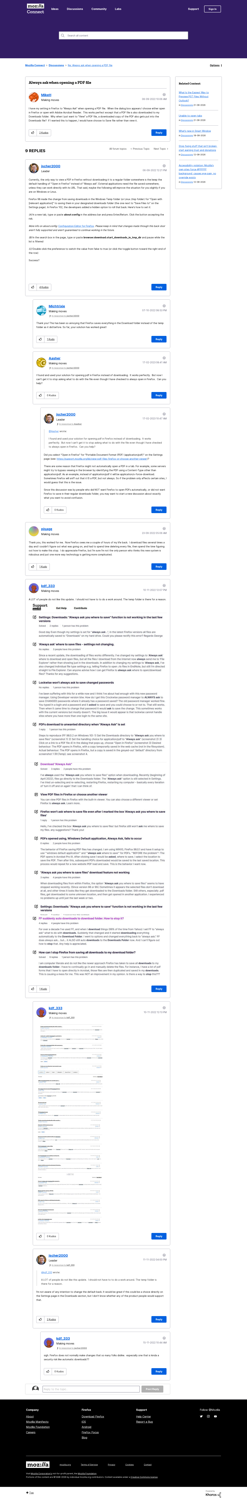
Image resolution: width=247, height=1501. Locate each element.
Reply (159, 132)
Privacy (111, 1464)
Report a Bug (144, 1421)
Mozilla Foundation (38, 1427)
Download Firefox (93, 1416)
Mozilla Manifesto (37, 1421)
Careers (30, 1432)
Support (193, 9)
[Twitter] (201, 1416)
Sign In (213, 9)
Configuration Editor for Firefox (76, 226)
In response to (65, 316)
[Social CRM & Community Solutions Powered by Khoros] (213, 1493)
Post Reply (152, 1389)
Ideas (54, 9)
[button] (33, 132)
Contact (148, 1464)
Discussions (75, 9)
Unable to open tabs (190, 115)
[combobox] (123, 35)
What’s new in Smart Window (195, 130)
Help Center (143, 1416)
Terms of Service (89, 1464)
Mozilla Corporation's (41, 1473)
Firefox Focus (90, 1432)
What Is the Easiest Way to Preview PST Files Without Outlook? (194, 96)
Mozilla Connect (35, 9)
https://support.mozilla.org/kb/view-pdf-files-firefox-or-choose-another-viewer (102, 458)
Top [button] (31, 1492)
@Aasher (54, 431)
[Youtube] (215, 1416)
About (30, 1416)
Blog (84, 1437)
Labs (118, 9)
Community (99, 9)
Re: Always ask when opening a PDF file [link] (90, 65)
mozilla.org (65, 1464)
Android (86, 1427)
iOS (84, 1421)
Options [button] (215, 65)
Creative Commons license (144, 1477)
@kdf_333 (46, 1272)
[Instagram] (208, 1416)
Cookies (129, 1464)
